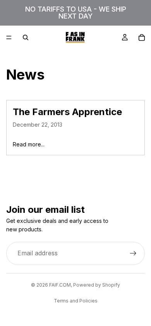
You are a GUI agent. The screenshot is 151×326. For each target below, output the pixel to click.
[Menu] (9, 37)
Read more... (29, 144)
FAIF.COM (60, 285)
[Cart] (141, 37)
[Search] (25, 37)
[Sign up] (133, 253)
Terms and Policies (76, 301)
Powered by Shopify (96, 285)
